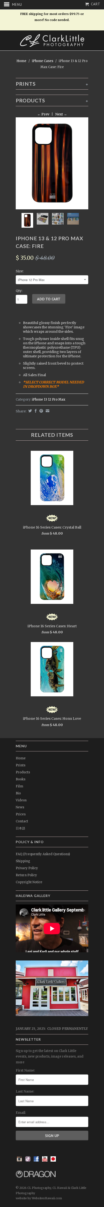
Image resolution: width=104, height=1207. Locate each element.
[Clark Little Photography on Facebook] (36, 1160)
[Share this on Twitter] (29, 411)
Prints (20, 765)
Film (19, 786)
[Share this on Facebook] (35, 411)
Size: (19, 271)
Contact (22, 821)
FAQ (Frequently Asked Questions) (43, 854)
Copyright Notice (29, 882)
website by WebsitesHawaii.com (39, 1198)
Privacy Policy (27, 868)
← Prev (43, 114)
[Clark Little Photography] (52, 40)
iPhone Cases (42, 61)
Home (21, 758)
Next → (61, 114)
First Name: (25, 1070)
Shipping (23, 861)
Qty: (19, 291)
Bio (18, 793)
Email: (21, 1112)
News (20, 807)
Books (20, 779)
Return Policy (26, 875)
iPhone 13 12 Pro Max (48, 399)
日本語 (20, 828)
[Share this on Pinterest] (40, 411)
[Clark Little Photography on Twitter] (27, 1160)
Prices (21, 814)
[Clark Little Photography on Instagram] (19, 1160)
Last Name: (25, 1091)
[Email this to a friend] (47, 411)
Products (23, 772)
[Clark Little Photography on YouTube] (44, 1160)
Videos (21, 800)
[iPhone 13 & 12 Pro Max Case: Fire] (52, 163)
